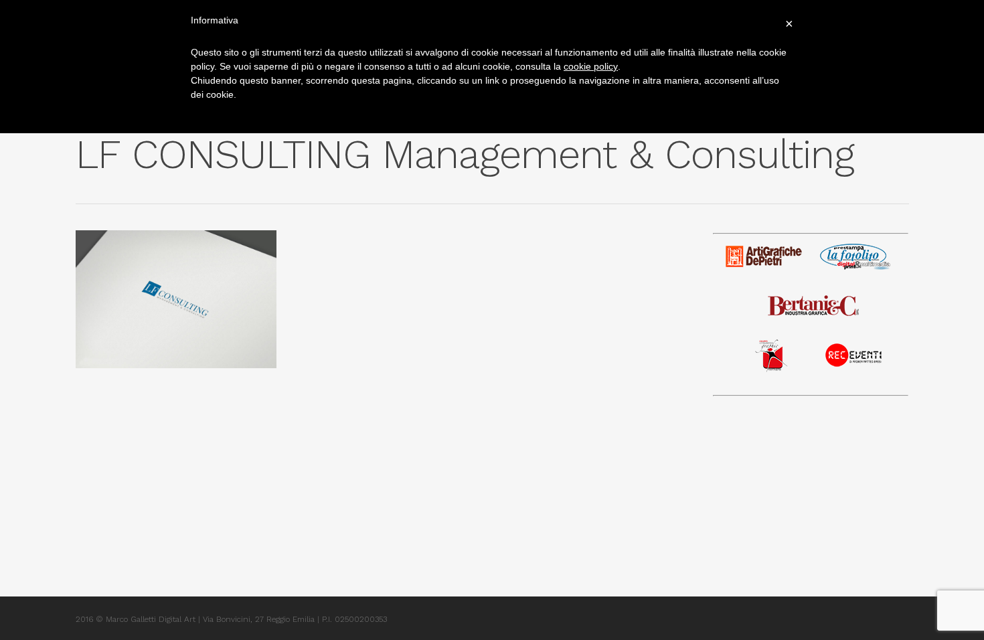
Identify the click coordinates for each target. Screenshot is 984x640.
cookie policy (591, 66)
